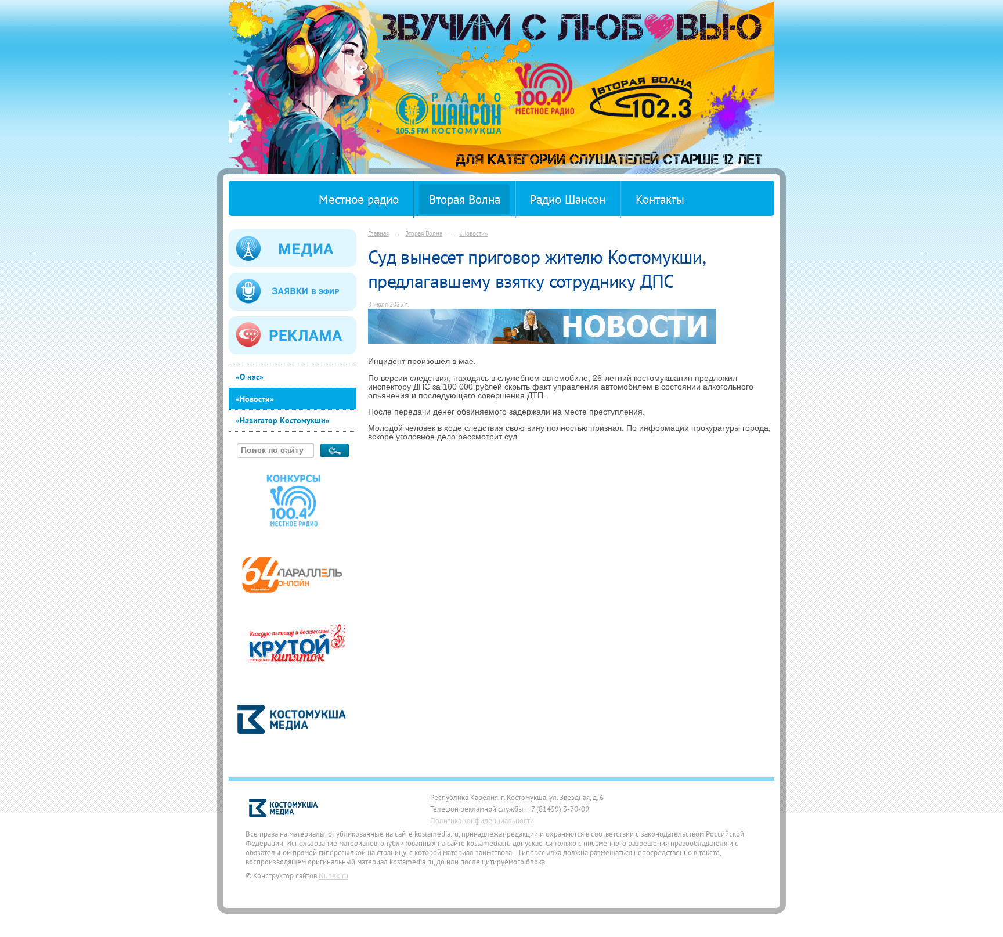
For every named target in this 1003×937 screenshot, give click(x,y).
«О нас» (250, 377)
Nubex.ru (333, 875)
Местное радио (359, 199)
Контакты (660, 199)
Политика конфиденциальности (482, 820)
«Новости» (255, 399)
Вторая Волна (464, 199)
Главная (378, 233)
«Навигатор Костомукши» (283, 420)
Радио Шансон (567, 199)
